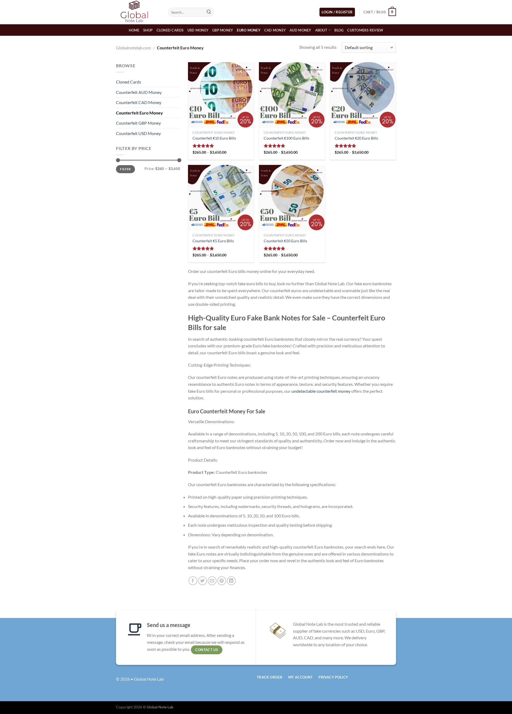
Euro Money (249, 30)
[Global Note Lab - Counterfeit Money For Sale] (138, 12)
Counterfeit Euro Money (139, 112)
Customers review (365, 30)
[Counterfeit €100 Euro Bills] (292, 95)
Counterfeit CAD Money (138, 102)
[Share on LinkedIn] (231, 580)
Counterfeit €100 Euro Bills (286, 138)
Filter (125, 169)
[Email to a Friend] (212, 580)
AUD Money (300, 30)
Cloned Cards (170, 30)
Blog (338, 30)
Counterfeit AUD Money (139, 92)
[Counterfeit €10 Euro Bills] (221, 95)
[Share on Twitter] (202, 580)
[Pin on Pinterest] (221, 580)
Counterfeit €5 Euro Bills (213, 241)
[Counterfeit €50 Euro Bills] (292, 198)
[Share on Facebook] (193, 580)
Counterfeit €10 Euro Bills (214, 138)
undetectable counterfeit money (320, 391)
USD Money (198, 30)
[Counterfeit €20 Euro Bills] (363, 95)
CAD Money (275, 30)
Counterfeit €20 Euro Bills (356, 138)
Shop (148, 30)
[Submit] (208, 12)
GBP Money (222, 30)
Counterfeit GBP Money (138, 122)
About (321, 30)
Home (134, 30)
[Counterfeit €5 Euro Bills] (221, 198)
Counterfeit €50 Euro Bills (285, 241)
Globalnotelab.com (133, 47)
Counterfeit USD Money (138, 133)
